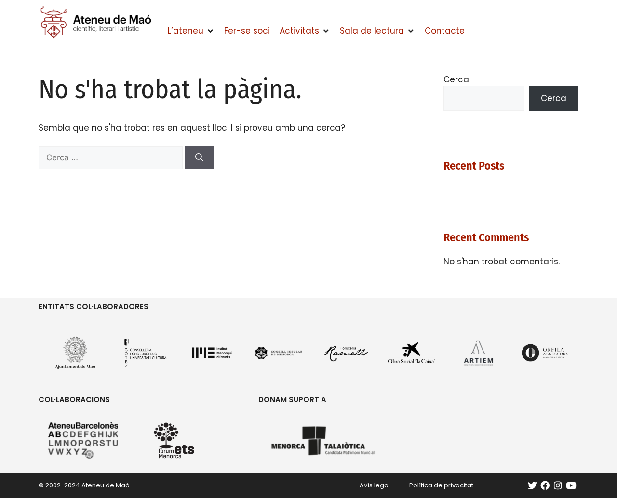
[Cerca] (199, 158)
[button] (191, 31)
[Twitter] (532, 485)
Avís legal (375, 485)
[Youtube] (571, 485)
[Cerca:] (112, 157)
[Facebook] (544, 485)
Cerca (456, 79)
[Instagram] (557, 485)
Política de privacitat (441, 485)
